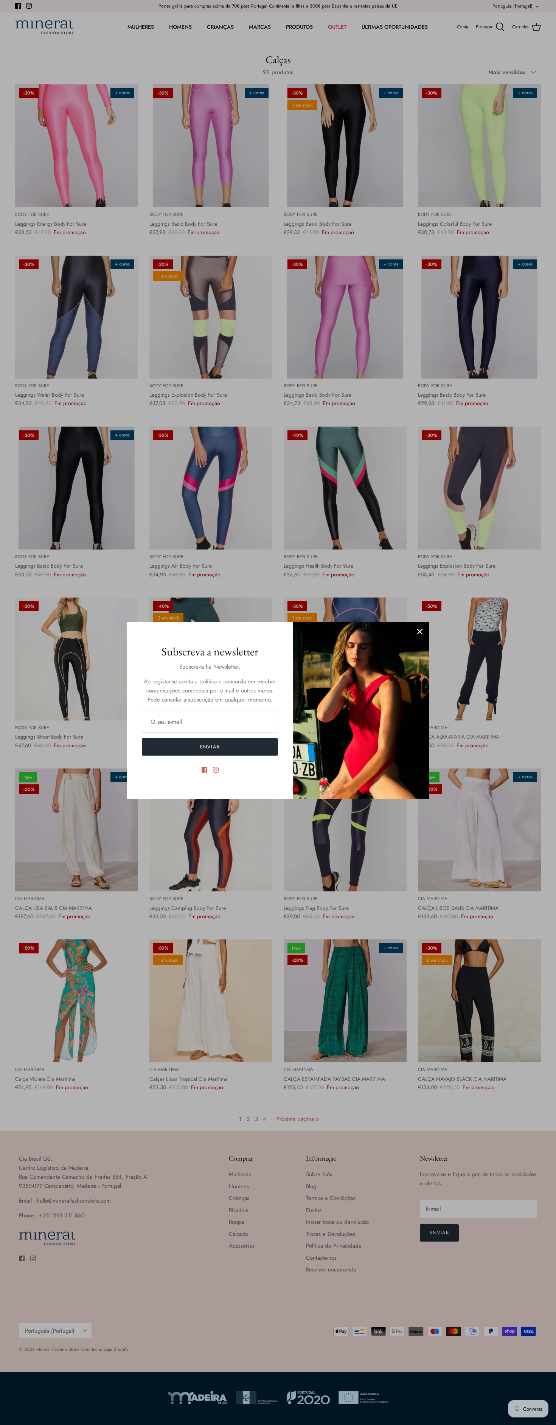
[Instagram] (216, 770)
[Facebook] (204, 770)
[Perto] (420, 631)
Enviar (209, 746)
